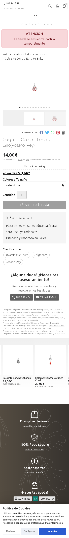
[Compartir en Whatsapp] (52, 132)
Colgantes (14, 328)
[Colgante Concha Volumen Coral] (18, 360)
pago (27, 160)
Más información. (54, 522)
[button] (19, 107)
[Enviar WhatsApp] (35, 499)
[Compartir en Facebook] (41, 132)
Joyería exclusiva (56, 326)
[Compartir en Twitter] (47, 132)
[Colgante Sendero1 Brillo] (51, 360)
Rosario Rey (40, 328)
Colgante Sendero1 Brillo (49, 378)
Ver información (35, 472)
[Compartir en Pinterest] (58, 132)
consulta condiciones (34, 426)
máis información (34, 449)
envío (20, 160)
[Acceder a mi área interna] (57, 6)
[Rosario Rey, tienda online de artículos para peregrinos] (35, 20)
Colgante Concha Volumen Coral (17, 379)
